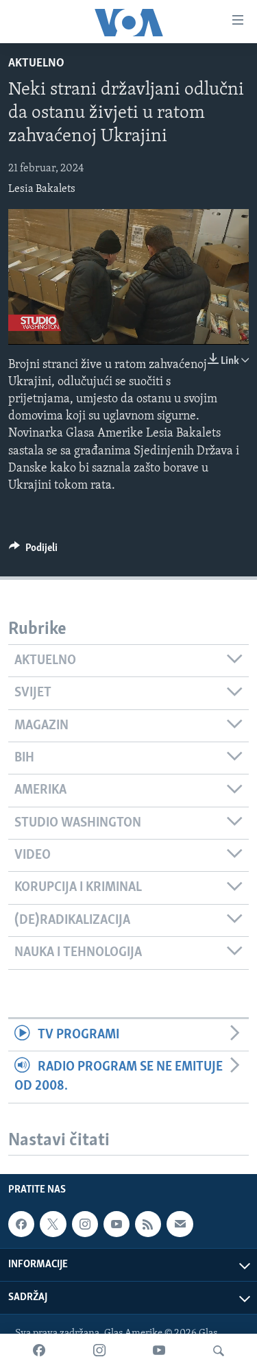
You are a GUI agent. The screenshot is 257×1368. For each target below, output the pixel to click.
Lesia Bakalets (41, 189)
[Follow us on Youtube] (116, 1224)
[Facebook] (39, 1351)
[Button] (33, 551)
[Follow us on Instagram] (85, 1224)
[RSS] (148, 1224)
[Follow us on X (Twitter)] (53, 1224)
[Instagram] (99, 1351)
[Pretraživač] (218, 1351)
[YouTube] (159, 1351)
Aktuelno (36, 64)
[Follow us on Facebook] (21, 1224)
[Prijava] (180, 1224)
